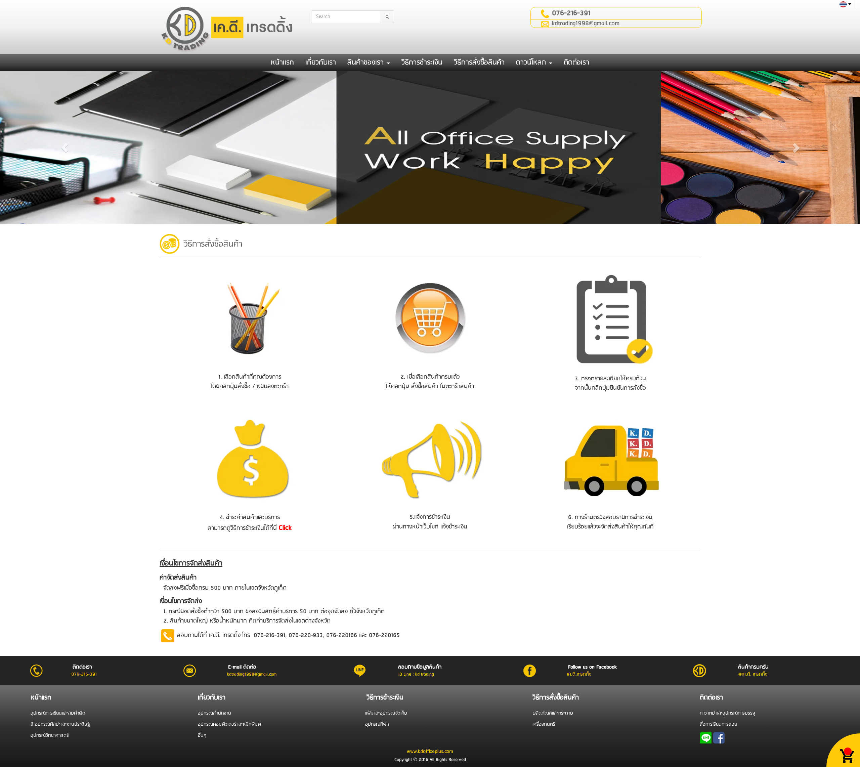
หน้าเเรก (282, 62)
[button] (64, 147)
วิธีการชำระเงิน (421, 62)
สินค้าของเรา (366, 62)
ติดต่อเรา (576, 62)
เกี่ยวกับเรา (320, 62)
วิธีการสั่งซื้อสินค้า (479, 62)
